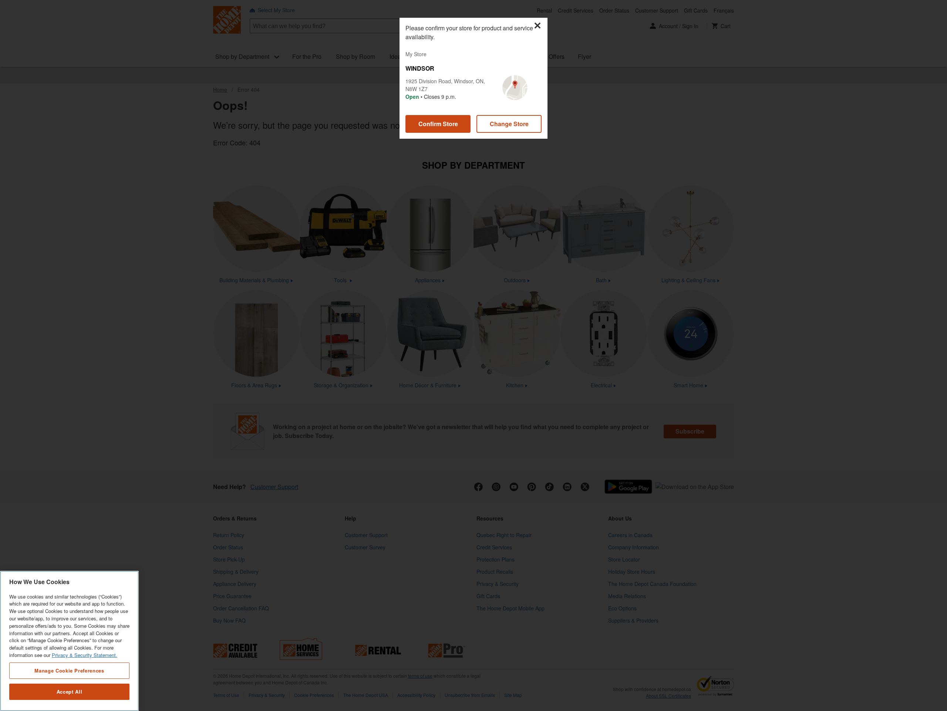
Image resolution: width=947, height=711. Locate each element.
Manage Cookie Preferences (69, 670)
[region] (69, 641)
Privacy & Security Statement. (84, 654)
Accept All (69, 691)
